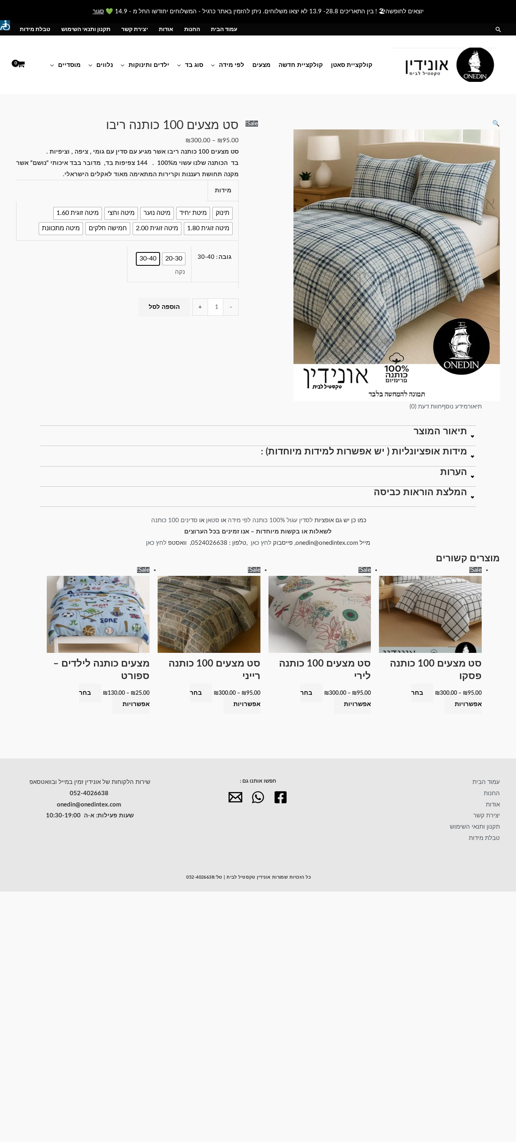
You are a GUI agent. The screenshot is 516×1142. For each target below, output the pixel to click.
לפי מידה (231, 64)
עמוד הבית (224, 29)
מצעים (261, 64)
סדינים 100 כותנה (174, 520)
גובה (224, 257)
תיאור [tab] (475, 407)
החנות (192, 29)
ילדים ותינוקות (149, 64)
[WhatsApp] (258, 797)
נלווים (104, 64)
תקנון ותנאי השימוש (85, 29)
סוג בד (194, 64)
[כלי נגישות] (5, 25)
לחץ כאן (262, 543)
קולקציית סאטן (351, 64)
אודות (166, 29)
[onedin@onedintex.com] (235, 797)
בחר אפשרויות (446, 698)
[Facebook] (280, 797)
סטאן (212, 520)
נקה (180, 272)
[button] (498, 29)
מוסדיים (69, 64)
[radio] (222, 213)
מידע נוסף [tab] (455, 407)
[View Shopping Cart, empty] (21, 64)
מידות (223, 191)
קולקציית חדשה (301, 64)
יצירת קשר (134, 29)
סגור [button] (98, 11)
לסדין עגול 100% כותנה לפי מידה (270, 520)
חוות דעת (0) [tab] (426, 407)
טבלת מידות (35, 29)
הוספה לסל (164, 307)
